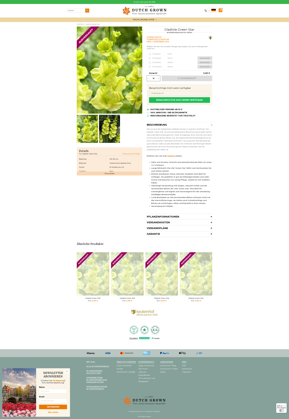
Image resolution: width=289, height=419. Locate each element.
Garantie (153, 234)
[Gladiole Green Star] (93, 274)
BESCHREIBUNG (157, 124)
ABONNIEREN (53, 407)
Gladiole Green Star (93, 298)
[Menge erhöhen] (158, 78)
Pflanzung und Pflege (131, 154)
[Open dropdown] (156, 19)
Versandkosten (158, 222)
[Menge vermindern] (148, 78)
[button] (140, 72)
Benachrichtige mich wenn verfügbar (179, 100)
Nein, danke (53, 412)
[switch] (281, 410)
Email (41, 397)
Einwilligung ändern (144, 416)
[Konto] (205, 10)
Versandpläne (157, 228)
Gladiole (171, 156)
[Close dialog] (67, 371)
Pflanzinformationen (163, 216)
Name (42, 387)
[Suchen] (87, 11)
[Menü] (285, 404)
